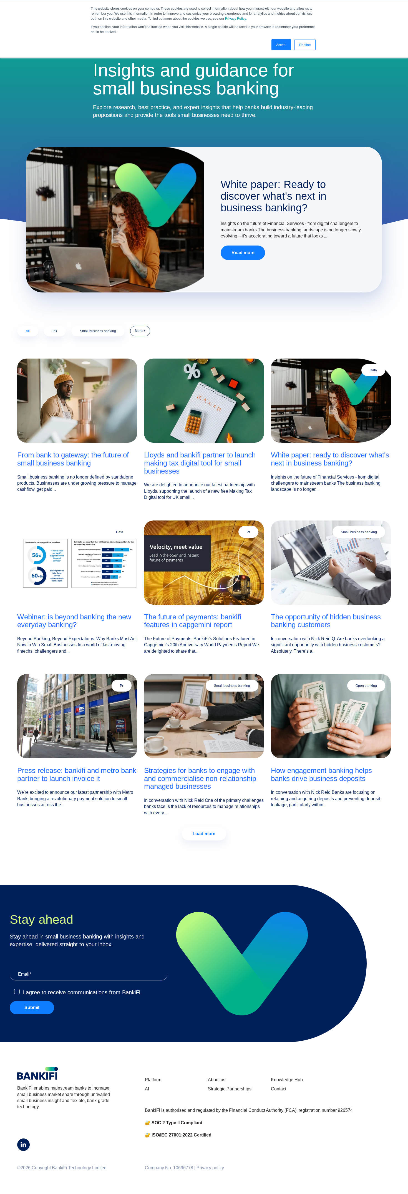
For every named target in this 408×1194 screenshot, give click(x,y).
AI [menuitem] (147, 1089)
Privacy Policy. (236, 18)
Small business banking (98, 331)
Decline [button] (305, 44)
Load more (204, 833)
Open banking (366, 686)
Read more (243, 252)
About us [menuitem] (216, 1079)
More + (140, 331)
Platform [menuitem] (153, 1079)
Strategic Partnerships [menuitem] (229, 1089)
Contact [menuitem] (278, 1089)
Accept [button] (281, 44)
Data (373, 370)
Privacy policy (210, 1167)
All (28, 331)
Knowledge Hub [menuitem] (287, 1079)
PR (54, 331)
